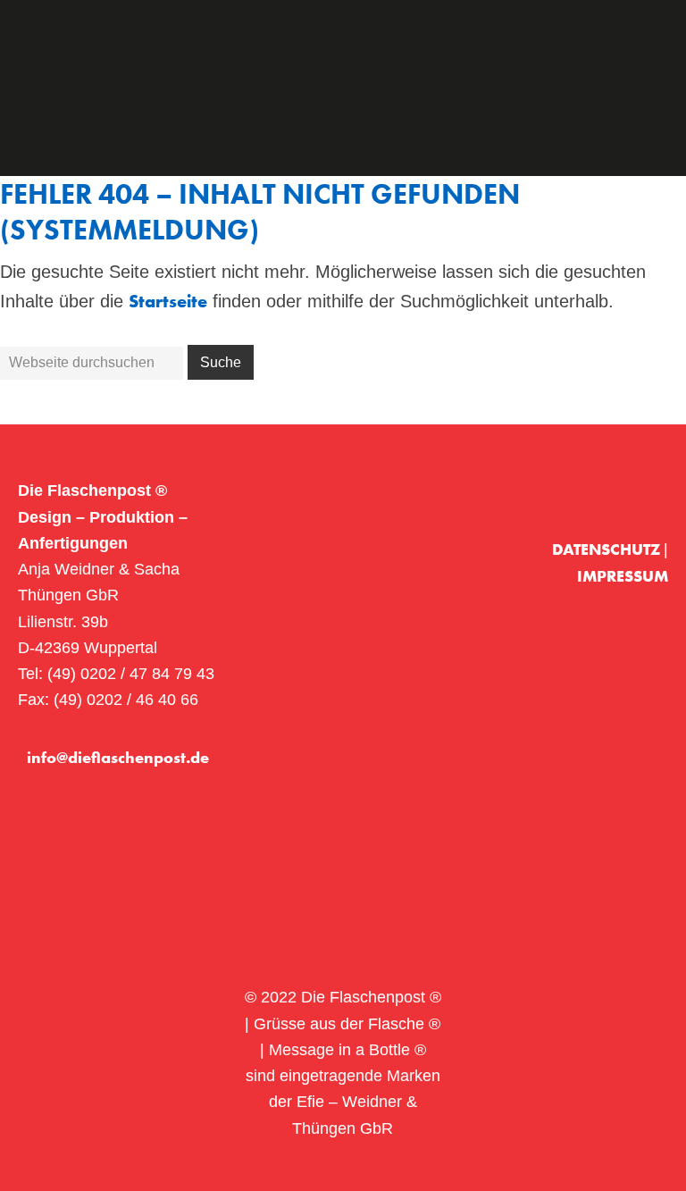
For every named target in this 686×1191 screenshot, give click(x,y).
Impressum (622, 576)
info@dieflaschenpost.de (118, 757)
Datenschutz (608, 549)
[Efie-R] (639, 491)
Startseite (168, 301)
